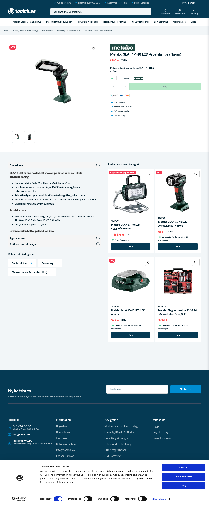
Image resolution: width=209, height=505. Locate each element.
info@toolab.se (21, 434)
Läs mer (115, 71)
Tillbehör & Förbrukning (114, 21)
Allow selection (183, 476)
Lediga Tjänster (65, 456)
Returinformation (66, 444)
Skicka (183, 389)
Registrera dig (160, 432)
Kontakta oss (63, 432)
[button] (148, 12)
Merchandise (179, 21)
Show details (159, 499)
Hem (6, 31)
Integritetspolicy (65, 450)
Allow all (183, 467)
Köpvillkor (61, 426)
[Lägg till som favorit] (165, 12)
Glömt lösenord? (162, 438)
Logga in (157, 426)
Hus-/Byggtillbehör (140, 21)
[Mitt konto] (179, 12)
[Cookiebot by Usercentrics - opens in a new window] (19, 499)
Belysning (61, 31)
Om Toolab (62, 438)
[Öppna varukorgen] (194, 12)
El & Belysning (161, 21)
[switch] (88, 498)
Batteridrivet (47, 31)
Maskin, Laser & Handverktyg (27, 21)
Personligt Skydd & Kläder (59, 21)
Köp (131, 246)
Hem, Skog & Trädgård (87, 21)
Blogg (193, 21)
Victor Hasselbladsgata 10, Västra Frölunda (32, 443)
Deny (183, 485)
